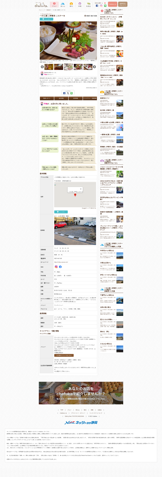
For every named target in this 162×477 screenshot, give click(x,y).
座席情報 (75, 98)
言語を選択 (99, 3)
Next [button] (94, 67)
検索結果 (48, 10)
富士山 (77, 410)
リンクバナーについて (96, 413)
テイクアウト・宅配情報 (89, 98)
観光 (85, 410)
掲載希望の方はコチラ (123, 4)
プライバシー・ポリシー (78, 413)
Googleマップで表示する (89, 208)
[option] (68, 42)
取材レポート (46, 98)
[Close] (81, 189)
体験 (92, 410)
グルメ (69, 410)
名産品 (100, 410)
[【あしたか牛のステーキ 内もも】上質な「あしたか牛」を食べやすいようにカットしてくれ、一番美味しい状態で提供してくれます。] (68, 40)
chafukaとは (112, 4)
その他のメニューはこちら (64, 355)
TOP (61, 410)
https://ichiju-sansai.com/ (61, 262)
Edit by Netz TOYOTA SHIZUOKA (74, 416)
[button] (75, 195)
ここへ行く (47, 19)
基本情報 (61, 98)
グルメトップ (42, 10)
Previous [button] (42, 67)
